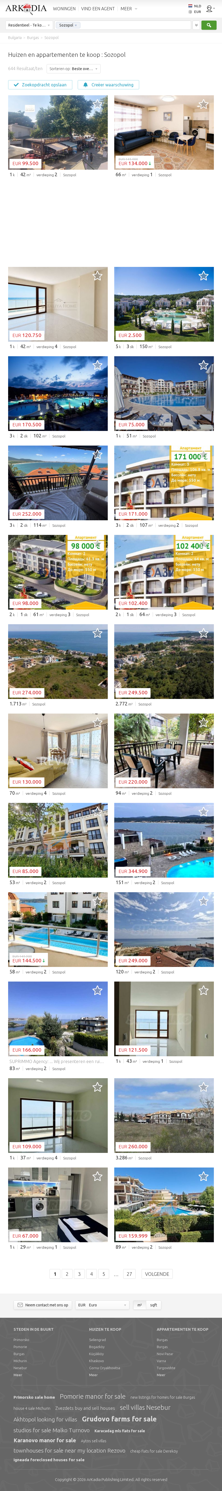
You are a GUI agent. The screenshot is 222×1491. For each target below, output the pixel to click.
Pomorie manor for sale (93, 1396)
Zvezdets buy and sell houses (85, 1408)
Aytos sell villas (93, 1441)
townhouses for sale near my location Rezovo (69, 1450)
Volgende (157, 1274)
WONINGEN (64, 8)
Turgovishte (166, 1368)
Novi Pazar (165, 1354)
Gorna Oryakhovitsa (104, 1368)
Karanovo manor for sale (45, 1440)
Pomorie (20, 1347)
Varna (161, 1361)
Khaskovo (96, 1361)
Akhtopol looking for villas (45, 1419)
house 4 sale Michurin (32, 1408)
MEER (126, 8)
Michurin (20, 1361)
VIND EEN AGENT (98, 8)
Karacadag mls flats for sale (119, 1431)
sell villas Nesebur (145, 1407)
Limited (110, 1479)
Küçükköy (96, 1354)
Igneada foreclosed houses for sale (49, 1459)
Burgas (19, 1354)
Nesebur (20, 1368)
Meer (18, 1375)
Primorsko (21, 1340)
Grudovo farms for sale (119, 1419)
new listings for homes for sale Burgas (162, 1397)
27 (129, 1274)
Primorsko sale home (34, 1397)
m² (140, 1305)
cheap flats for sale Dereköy (154, 1451)
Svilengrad (97, 1340)
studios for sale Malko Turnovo (52, 1430)
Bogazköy (97, 1347)
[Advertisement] (111, 222)
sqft (153, 1305)
